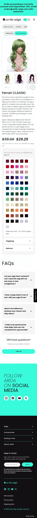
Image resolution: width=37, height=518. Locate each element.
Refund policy (8, 496)
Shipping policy (9, 504)
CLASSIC (18, 27)
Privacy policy (8, 500)
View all (18, 351)
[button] (25, 19)
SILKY (25, 27)
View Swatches (21, 33)
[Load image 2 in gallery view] (19, 79)
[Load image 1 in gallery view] (7, 79)
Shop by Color (8, 27)
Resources (9, 33)
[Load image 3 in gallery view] (32, 79)
